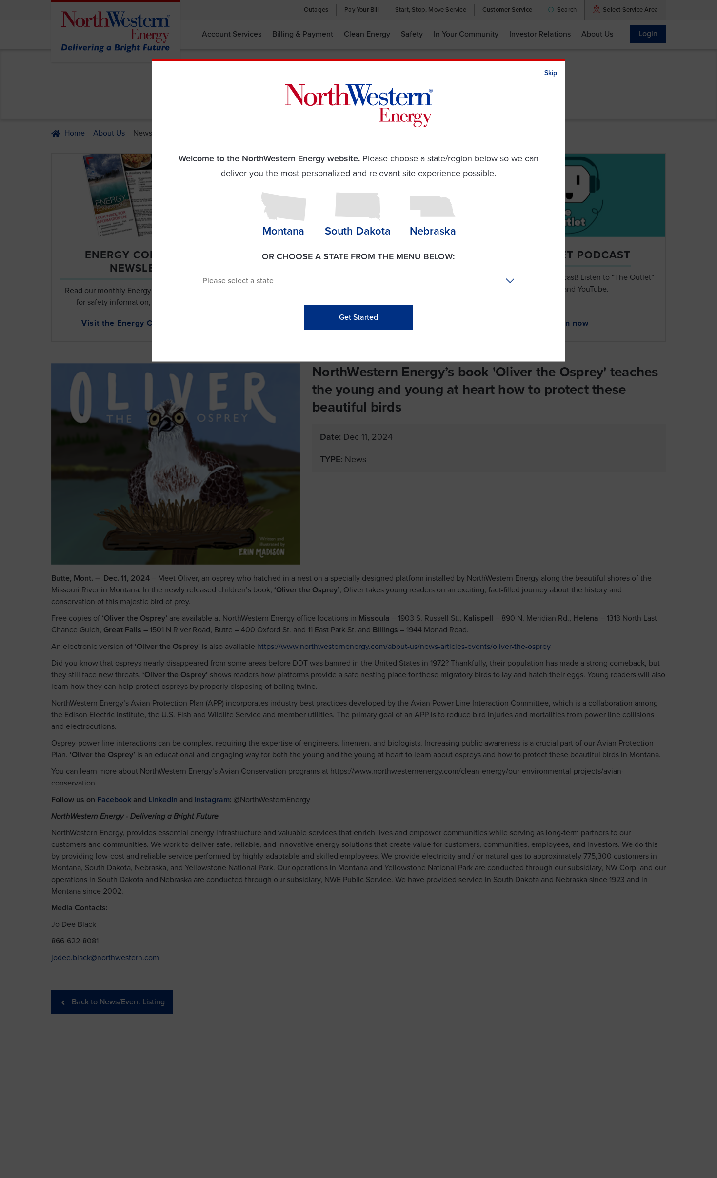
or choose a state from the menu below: (358, 256)
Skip (550, 73)
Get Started (358, 317)
